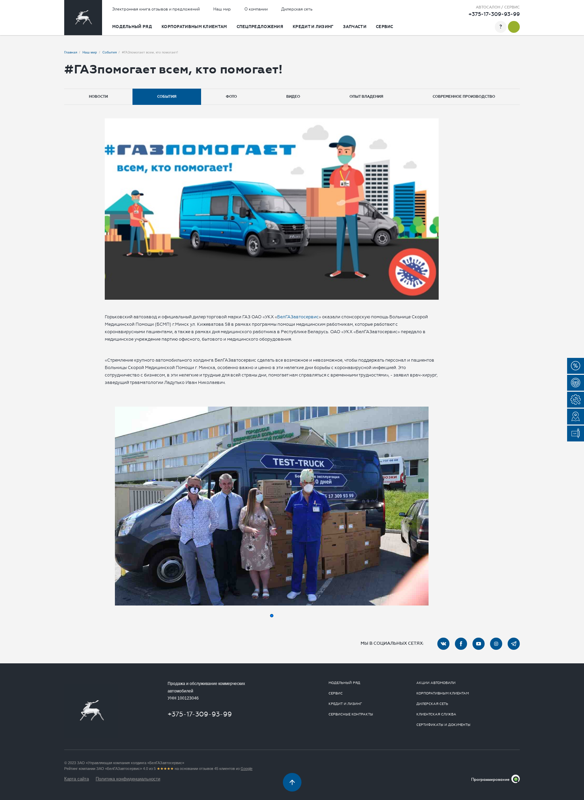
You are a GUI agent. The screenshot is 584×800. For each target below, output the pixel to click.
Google (246, 769)
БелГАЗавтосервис (298, 316)
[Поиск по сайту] (487, 27)
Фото (231, 96)
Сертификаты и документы (443, 725)
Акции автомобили (436, 683)
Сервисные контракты (350, 714)
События (166, 96)
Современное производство (464, 96)
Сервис (384, 26)
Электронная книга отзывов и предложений (156, 9)
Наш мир (222, 9)
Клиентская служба (436, 714)
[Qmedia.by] (495, 779)
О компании (256, 9)
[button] (271, 615)
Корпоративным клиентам (194, 26)
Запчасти (354, 26)
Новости (98, 96)
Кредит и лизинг (313, 26)
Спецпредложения (260, 26)
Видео (293, 96)
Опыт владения (366, 96)
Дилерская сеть (297, 9)
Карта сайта (76, 778)
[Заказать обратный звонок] (514, 27)
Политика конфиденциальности (128, 778)
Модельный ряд (132, 26)
